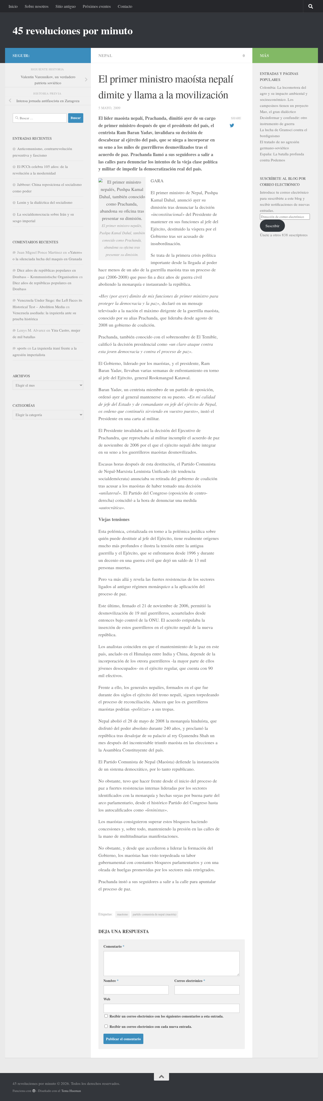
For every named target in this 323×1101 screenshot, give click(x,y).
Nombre (111, 980)
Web (106, 999)
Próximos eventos (97, 6)
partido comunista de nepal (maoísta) (154, 914)
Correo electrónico (189, 980)
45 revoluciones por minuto (72, 30)
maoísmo (122, 914)
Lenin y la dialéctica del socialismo (44, 202)
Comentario (113, 946)
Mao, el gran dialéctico (278, 111)
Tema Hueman (71, 1090)
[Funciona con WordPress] (34, 1090)
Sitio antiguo (66, 6)
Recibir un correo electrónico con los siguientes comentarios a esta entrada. (167, 1016)
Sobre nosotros (36, 6)
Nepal (105, 55)
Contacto (125, 6)
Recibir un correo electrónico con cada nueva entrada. (151, 1026)
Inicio (13, 6)
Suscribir (272, 225)
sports (21, 348)
